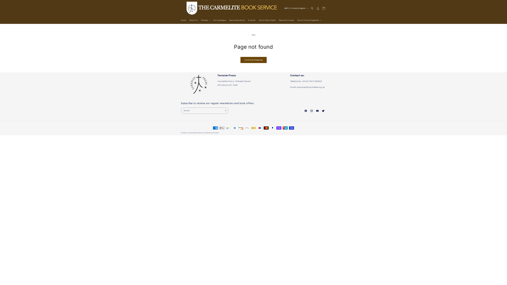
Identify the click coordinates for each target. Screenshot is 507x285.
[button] (205, 20)
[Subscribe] (225, 111)
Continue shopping (253, 60)
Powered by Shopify (211, 133)
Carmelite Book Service (195, 133)
